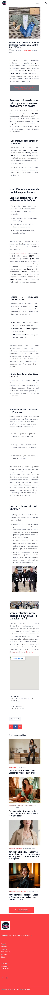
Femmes (28, 50)
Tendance (20, 806)
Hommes (4, 949)
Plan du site (5, 969)
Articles (12, 848)
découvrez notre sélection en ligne (22, 652)
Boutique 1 (15, 719)
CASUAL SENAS (20, 253)
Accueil (3, 944)
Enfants (4, 954)
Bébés (3, 957)
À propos (4, 966)
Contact (4, 963)
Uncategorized (28, 806)
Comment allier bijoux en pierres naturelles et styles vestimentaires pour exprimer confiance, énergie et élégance (24, 855)
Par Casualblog (17, 50)
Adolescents (5, 952)
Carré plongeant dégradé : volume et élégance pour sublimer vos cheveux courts (24, 897)
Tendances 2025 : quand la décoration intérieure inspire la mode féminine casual (24, 813)
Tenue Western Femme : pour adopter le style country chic (22, 771)
